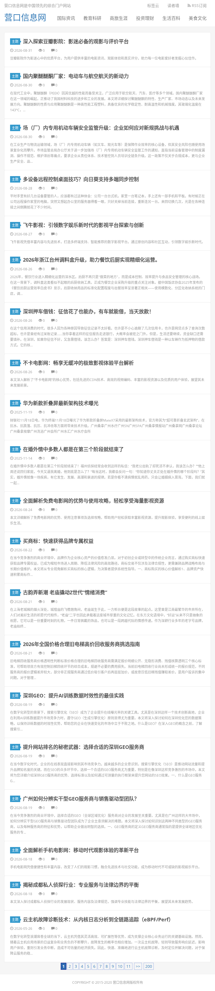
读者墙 (173, 5)
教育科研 (92, 18)
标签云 (153, 5)
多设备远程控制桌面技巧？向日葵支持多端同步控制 (81, 179)
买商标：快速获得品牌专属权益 (58, 541)
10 (120, 966)
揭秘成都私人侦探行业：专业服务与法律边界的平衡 (81, 884)
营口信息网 (25, 17)
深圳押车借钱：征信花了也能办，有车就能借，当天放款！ (88, 311)
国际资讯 (66, 18)
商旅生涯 (119, 18)
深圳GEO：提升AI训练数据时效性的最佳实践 (73, 695)
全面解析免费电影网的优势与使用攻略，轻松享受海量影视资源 (93, 500)
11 (128, 966)
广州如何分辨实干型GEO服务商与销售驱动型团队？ (81, 798)
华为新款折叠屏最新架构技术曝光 (61, 403)
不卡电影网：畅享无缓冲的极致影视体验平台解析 (78, 362)
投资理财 (145, 18)
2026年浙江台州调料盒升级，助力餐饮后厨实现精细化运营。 (91, 259)
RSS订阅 (199, 5)
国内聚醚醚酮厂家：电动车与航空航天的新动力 (76, 76)
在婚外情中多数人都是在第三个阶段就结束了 (73, 449)
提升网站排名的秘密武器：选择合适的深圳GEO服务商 (83, 747)
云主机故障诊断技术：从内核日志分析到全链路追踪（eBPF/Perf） (98, 919)
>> (138, 966)
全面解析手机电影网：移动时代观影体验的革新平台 (81, 850)
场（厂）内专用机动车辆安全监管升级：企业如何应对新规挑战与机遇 (101, 127)
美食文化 (198, 18)
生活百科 (171, 18)
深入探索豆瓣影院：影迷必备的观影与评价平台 (76, 41)
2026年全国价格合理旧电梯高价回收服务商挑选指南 (81, 644)
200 (148, 966)
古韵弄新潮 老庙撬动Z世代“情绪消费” (65, 592)
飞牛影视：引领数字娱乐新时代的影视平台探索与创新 (83, 225)
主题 (15, 41)
